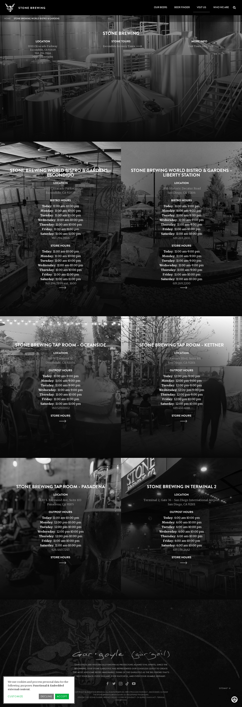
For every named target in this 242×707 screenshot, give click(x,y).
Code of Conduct (127, 697)
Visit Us (201, 7)
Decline (46, 696)
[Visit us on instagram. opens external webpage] (121, 683)
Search (237, 7)
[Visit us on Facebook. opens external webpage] (108, 683)
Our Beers (160, 7)
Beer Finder (182, 7)
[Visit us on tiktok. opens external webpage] (128, 683)
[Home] (11, 7)
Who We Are (221, 7)
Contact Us (83, 697)
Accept (62, 696)
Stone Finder (96, 697)
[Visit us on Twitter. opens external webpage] (114, 683)
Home (7, 18)
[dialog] (39, 690)
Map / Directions (42, 56)
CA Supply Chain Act (146, 697)
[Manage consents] (234, 699)
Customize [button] (15, 696)
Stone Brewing (32, 8)
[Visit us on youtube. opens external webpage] (134, 683)
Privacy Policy (110, 697)
